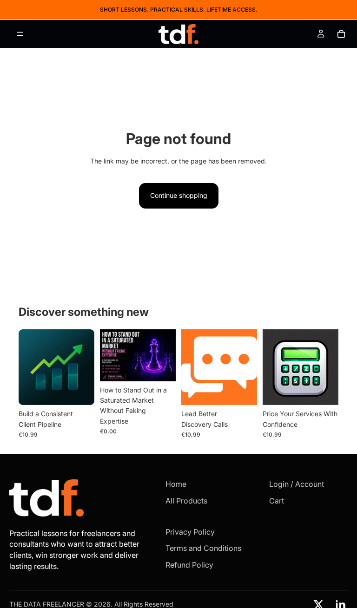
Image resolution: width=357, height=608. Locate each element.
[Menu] (20, 34)
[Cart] (341, 34)
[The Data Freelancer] (74, 497)
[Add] (80, 391)
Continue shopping (178, 195)
